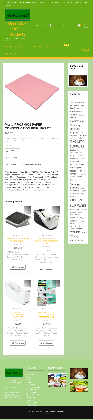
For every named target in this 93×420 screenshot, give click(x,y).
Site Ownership (35, 395)
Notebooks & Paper (78, 191)
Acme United (79, 102)
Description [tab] (11, 165)
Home (55, 3)
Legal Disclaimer (35, 387)
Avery (83, 105)
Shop (86, 3)
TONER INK (77, 232)
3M (71, 102)
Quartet (72, 217)
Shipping (32, 392)
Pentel (80, 212)
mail (82, 188)
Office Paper (74, 193)
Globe (81, 165)
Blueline (81, 115)
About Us (65, 3)
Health (73, 171)
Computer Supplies (74, 131)
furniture (73, 165)
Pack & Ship (75, 209)
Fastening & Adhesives (74, 151)
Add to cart (14, 151)
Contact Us (77, 3)
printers (77, 215)
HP (80, 171)
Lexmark (74, 188)
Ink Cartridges (77, 172)
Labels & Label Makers (77, 175)
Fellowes (82, 153)
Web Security (34, 405)
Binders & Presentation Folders (75, 111)
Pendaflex (73, 212)
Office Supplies (17, 235)
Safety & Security (77, 219)
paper (84, 209)
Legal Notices (34, 390)
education (79, 138)
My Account (84, 50)
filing (72, 156)
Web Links (33, 402)
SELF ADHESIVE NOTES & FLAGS (76, 225)
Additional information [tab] (31, 165)
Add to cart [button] (19, 267)
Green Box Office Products (17, 28)
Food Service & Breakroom (76, 160)
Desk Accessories (76, 134)
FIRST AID (79, 155)
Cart (30, 382)
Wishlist (32, 385)
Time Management (77, 229)
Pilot (71, 215)
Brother (73, 118)
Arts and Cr (74, 105)
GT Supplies (75, 167)
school (81, 221)
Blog (30, 377)
